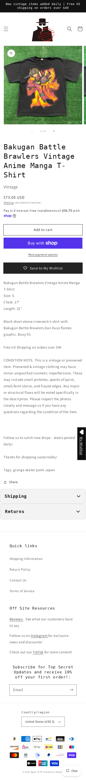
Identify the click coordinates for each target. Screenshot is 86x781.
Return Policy (20, 569)
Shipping (9, 202)
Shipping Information (26, 559)
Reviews (16, 619)
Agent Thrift (36, 771)
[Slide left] (32, 131)
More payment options (43, 254)
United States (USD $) (39, 722)
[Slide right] (53, 131)
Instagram (39, 635)
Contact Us (18, 580)
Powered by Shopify (53, 771)
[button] (6, 29)
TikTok (38, 652)
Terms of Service (22, 591)
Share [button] (13, 482)
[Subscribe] (71, 690)
